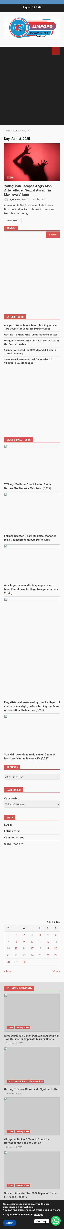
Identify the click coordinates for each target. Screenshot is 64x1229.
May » (56, 971)
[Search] (48, 50)
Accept (9, 1223)
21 (8, 955)
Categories (11, 798)
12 (47, 941)
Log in (8, 824)
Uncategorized (22, 1027)
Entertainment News (17, 1081)
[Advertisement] (32, 91)
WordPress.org (13, 844)
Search (11, 228)
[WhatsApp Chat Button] (56, 1221)
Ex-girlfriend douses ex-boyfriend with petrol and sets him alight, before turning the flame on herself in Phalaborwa (32, 706)
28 (8, 962)
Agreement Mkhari (19, 199)
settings (38, 1214)
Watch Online (56, 51)
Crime (10, 177)
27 (55, 955)
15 (16, 948)
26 (47, 955)
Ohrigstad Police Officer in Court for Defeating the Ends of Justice (32, 1116)
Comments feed (14, 837)
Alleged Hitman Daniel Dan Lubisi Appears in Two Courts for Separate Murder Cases (32, 1013)
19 (47, 948)
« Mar (7, 971)
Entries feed (12, 831)
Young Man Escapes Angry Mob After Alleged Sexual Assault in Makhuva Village (32, 162)
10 (32, 941)
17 (32, 948)
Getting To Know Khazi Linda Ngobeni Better (30, 334)
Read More (13, 220)
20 (55, 948)
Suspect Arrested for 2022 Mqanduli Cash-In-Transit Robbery (32, 1170)
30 (24, 962)
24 (32, 955)
